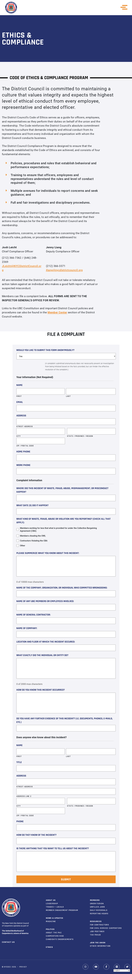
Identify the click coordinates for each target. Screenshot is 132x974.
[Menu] (124, 7)
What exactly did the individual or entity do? (42, 655)
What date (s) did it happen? (32, 505)
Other (22, 545)
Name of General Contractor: (33, 615)
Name (19, 385)
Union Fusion (97, 903)
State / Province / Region (80, 436)
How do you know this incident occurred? (40, 690)
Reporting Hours (99, 913)
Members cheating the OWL (33, 535)
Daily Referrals (98, 910)
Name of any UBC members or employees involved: (45, 601)
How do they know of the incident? (36, 835)
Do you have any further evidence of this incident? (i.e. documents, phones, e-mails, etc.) (64, 720)
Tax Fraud (95, 934)
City (18, 436)
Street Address (24, 426)
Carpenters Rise (55, 936)
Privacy (23, 967)
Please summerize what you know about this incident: (47, 553)
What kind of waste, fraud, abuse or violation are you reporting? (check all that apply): (63, 521)
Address (21, 415)
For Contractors (99, 924)
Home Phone (23, 451)
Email (19, 402)
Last (68, 396)
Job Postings (97, 931)
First (19, 396)
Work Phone (23, 465)
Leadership (52, 903)
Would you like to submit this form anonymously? (45, 350)
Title (19, 762)
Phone (20, 821)
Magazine (51, 921)
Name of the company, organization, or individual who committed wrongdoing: (61, 588)
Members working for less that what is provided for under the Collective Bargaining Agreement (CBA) (58, 529)
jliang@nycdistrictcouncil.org (64, 270)
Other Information (100, 946)
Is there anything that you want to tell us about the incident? (52, 848)
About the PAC (54, 932)
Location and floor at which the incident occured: (45, 642)
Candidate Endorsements (59, 939)
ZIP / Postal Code (25, 445)
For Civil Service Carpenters (106, 928)
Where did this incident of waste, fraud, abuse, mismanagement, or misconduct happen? (62, 490)
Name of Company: (26, 628)
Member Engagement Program (62, 910)
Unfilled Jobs (97, 907)
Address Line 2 (23, 796)
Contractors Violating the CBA (33, 540)
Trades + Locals (55, 907)
